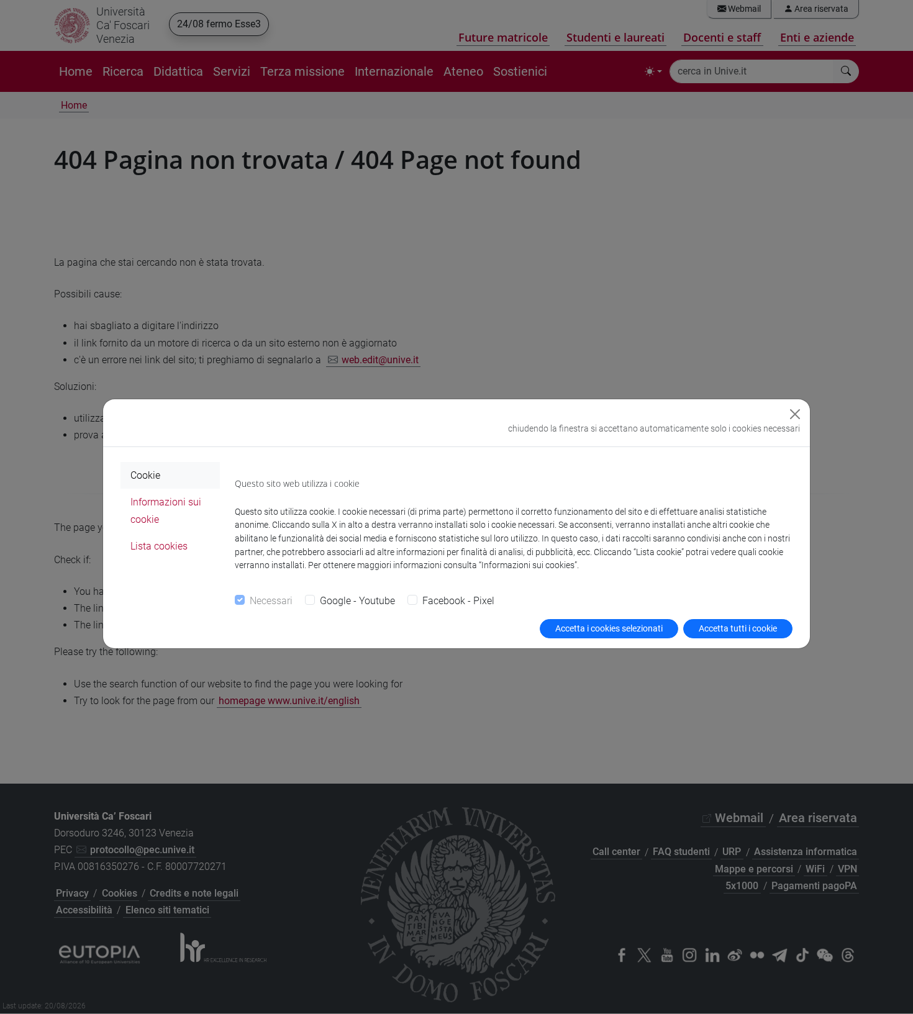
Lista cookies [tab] (159, 546)
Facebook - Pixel (458, 601)
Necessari (271, 601)
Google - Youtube (357, 601)
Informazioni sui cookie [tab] (165, 510)
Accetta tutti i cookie (738, 628)
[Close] (795, 414)
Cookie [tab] (145, 475)
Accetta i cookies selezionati (609, 628)
